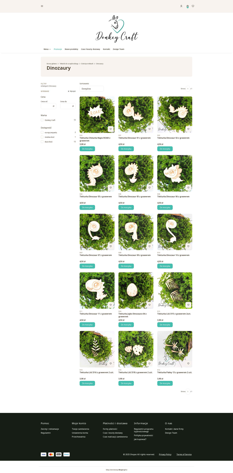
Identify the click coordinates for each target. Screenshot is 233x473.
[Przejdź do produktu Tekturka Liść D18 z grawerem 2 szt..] (135, 349)
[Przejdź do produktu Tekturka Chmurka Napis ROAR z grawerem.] (97, 114)
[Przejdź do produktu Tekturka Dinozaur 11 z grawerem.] (97, 290)
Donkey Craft (50, 120)
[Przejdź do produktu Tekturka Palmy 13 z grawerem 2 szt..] (174, 349)
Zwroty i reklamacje (50, 429)
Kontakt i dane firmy (174, 429)
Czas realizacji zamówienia (115, 436)
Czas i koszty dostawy (113, 432)
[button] (59, 6)
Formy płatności (110, 429)
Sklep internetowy (116, 470)
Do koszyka (87, 148)
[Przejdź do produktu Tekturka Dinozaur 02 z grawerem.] (174, 114)
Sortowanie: (84, 83)
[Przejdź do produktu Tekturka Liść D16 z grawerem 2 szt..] (97, 349)
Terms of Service (184, 454)
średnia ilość (49, 137)
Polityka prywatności (143, 435)
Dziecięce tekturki (87, 64)
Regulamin (46, 432)
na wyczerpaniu (51, 132)
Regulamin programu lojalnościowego (143, 430)
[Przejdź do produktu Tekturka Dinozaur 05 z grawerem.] (135, 173)
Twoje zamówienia (80, 429)
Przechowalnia (78, 436)
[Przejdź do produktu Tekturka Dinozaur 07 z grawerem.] (97, 232)
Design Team (171, 432)
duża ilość (49, 142)
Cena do (63, 101)
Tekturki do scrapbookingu (69, 64)
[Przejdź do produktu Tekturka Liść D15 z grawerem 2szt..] (174, 290)
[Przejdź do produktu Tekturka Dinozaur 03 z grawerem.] (97, 173)
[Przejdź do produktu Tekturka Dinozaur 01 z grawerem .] (135, 114)
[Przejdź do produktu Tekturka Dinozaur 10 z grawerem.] (174, 232)
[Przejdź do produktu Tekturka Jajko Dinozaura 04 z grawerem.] (135, 290)
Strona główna (52, 64)
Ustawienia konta (80, 432)
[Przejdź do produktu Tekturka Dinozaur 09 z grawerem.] (135, 232)
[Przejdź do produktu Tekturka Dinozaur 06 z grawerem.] (174, 173)
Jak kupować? (140, 439)
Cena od (44, 101)
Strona (183, 89)
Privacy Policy (165, 454)
